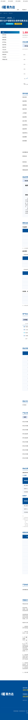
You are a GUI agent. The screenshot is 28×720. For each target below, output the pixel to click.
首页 (1, 13)
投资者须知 (16, 711)
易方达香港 (18, 1)
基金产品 (5, 13)
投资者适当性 (22, 711)
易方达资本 (25, 1)
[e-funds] (8, 7)
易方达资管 (10, 1)
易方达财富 (3, 1)
